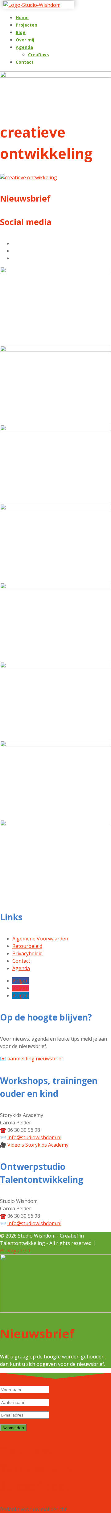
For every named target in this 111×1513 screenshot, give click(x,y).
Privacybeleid (27, 953)
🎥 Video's (34, 1144)
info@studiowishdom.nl (34, 1137)
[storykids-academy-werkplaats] (55, 587)
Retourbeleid (27, 946)
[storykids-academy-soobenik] (55, 508)
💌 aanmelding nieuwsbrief (31, 1058)
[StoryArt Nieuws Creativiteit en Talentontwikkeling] (55, 429)
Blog (21, 32)
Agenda (24, 47)
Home (22, 17)
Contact (25, 62)
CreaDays (38, 55)
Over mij (25, 40)
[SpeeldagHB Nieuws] (55, 350)
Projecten (26, 25)
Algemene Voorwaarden (40, 938)
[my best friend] (55, 666)
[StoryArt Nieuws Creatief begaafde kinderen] (55, 271)
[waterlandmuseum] (55, 824)
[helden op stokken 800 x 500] (55, 745)
